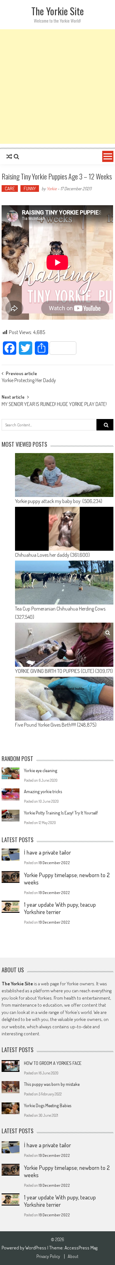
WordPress (36, 1248)
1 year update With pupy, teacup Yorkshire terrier (60, 908)
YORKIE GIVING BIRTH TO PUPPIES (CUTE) (54, 671)
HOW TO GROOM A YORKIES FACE (52, 1063)
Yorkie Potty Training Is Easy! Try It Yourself (61, 812)
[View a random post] (9, 156)
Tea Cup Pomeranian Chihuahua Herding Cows (60, 608)
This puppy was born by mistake (52, 1084)
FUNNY (30, 188)
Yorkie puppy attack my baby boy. (48, 501)
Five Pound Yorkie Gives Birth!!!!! (45, 725)
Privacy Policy (48, 1256)
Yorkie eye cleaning (40, 770)
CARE (10, 188)
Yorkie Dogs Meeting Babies (47, 1105)
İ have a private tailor (47, 852)
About (73, 1256)
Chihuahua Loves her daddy (42, 555)
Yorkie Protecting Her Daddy (29, 380)
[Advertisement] (57, 86)
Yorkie (52, 188)
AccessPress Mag (81, 1248)
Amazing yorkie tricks (43, 791)
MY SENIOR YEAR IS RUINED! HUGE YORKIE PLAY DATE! (54, 404)
